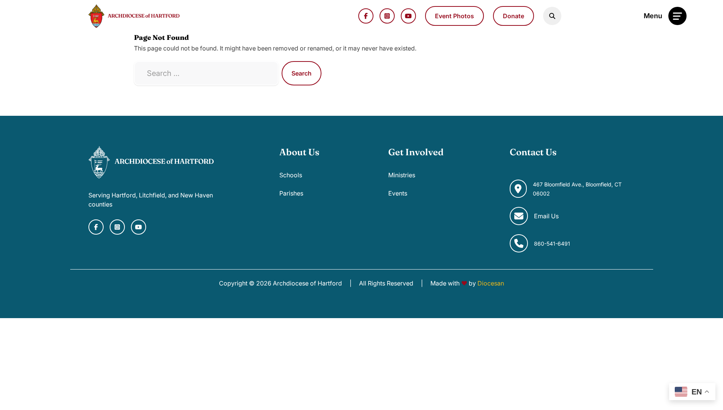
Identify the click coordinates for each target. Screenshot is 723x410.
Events (397, 193)
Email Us (546, 216)
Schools (290, 175)
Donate (513, 16)
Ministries (401, 175)
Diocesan (490, 283)
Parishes (291, 193)
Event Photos (454, 16)
